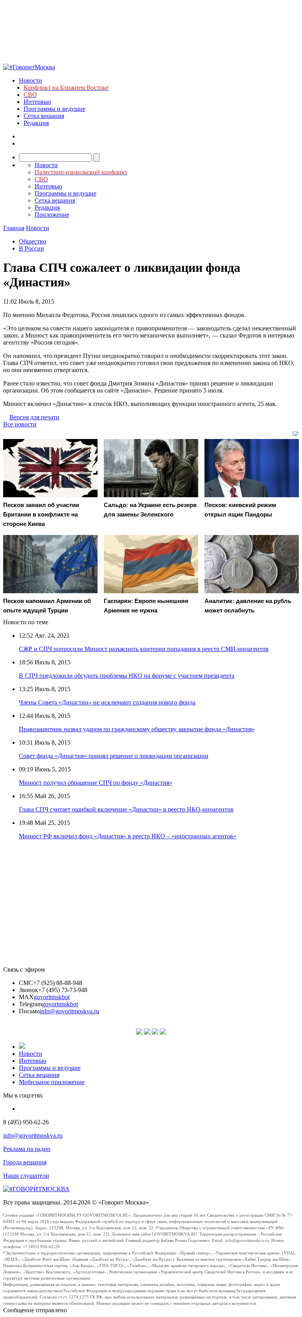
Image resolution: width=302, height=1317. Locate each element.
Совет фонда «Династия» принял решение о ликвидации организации (113, 756)
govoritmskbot (52, 997)
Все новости (20, 424)
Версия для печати (34, 417)
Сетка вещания (44, 116)
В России (31, 248)
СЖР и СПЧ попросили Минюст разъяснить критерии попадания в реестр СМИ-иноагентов (144, 649)
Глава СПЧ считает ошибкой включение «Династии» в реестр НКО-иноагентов (126, 809)
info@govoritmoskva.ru (69, 1011)
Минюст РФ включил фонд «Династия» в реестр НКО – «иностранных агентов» (127, 836)
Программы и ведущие (54, 108)
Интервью (37, 101)
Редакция (36, 123)
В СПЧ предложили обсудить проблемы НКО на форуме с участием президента (126, 675)
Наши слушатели (26, 1175)
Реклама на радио (26, 1148)
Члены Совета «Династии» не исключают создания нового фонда (107, 702)
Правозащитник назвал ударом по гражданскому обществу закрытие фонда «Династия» (137, 729)
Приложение (52, 214)
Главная (13, 228)
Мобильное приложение (52, 1082)
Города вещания (24, 1162)
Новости (30, 80)
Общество (32, 241)
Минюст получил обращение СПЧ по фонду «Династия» (95, 782)
